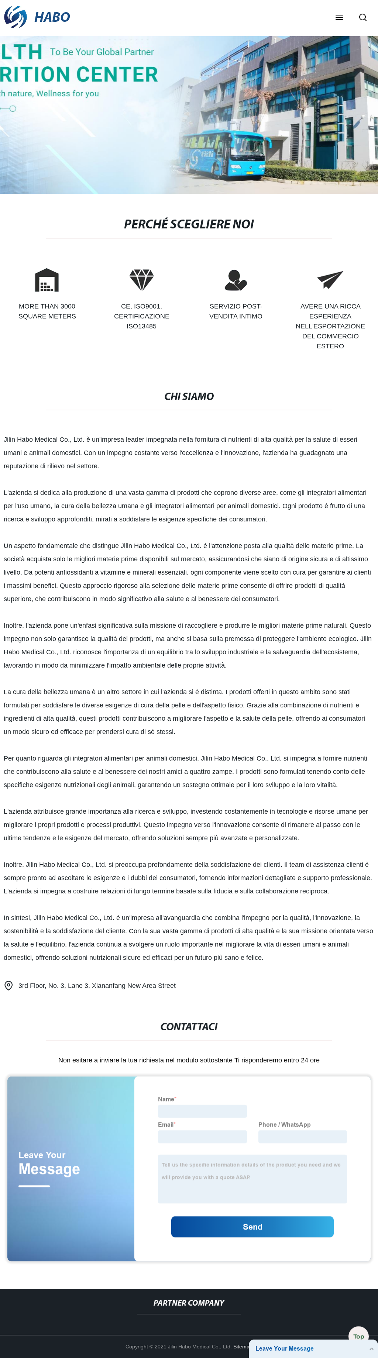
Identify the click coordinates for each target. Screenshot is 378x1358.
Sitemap (242, 1347)
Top (358, 1337)
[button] (339, 18)
